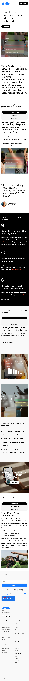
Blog (16, 656)
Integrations (4, 641)
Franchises (17, 638)
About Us (17, 665)
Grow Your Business (6, 627)
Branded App (4, 646)
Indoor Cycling (18, 631)
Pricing (16, 650)
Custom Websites (5, 648)
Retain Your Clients (6, 629)
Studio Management (6, 637)
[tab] (14, 112)
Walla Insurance (18, 662)
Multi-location (18, 635)
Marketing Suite (5, 644)
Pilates (16, 625)
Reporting (4, 650)
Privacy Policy (5, 678)
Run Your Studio (5, 625)
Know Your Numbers (6, 631)
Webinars (17, 658)
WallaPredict (4, 652)
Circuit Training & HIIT (19, 633)
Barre (16, 629)
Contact (17, 667)
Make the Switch (18, 644)
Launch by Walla (18, 660)
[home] (5, 3)
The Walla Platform (6, 623)
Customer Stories (18, 646)
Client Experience (5, 639)
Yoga (16, 623)
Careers (16, 669)
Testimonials (17, 648)
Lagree (16, 627)
